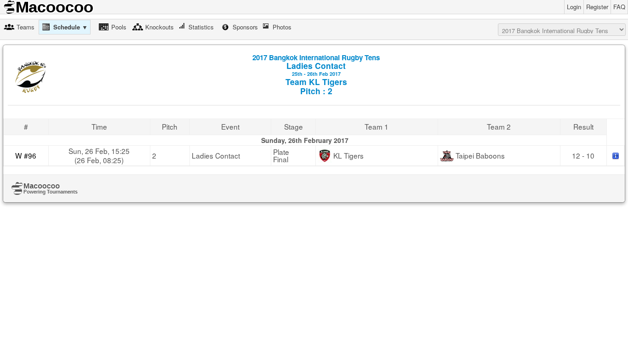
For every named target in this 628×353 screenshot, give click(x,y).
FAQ (619, 6)
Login (574, 6)
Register (597, 6)
